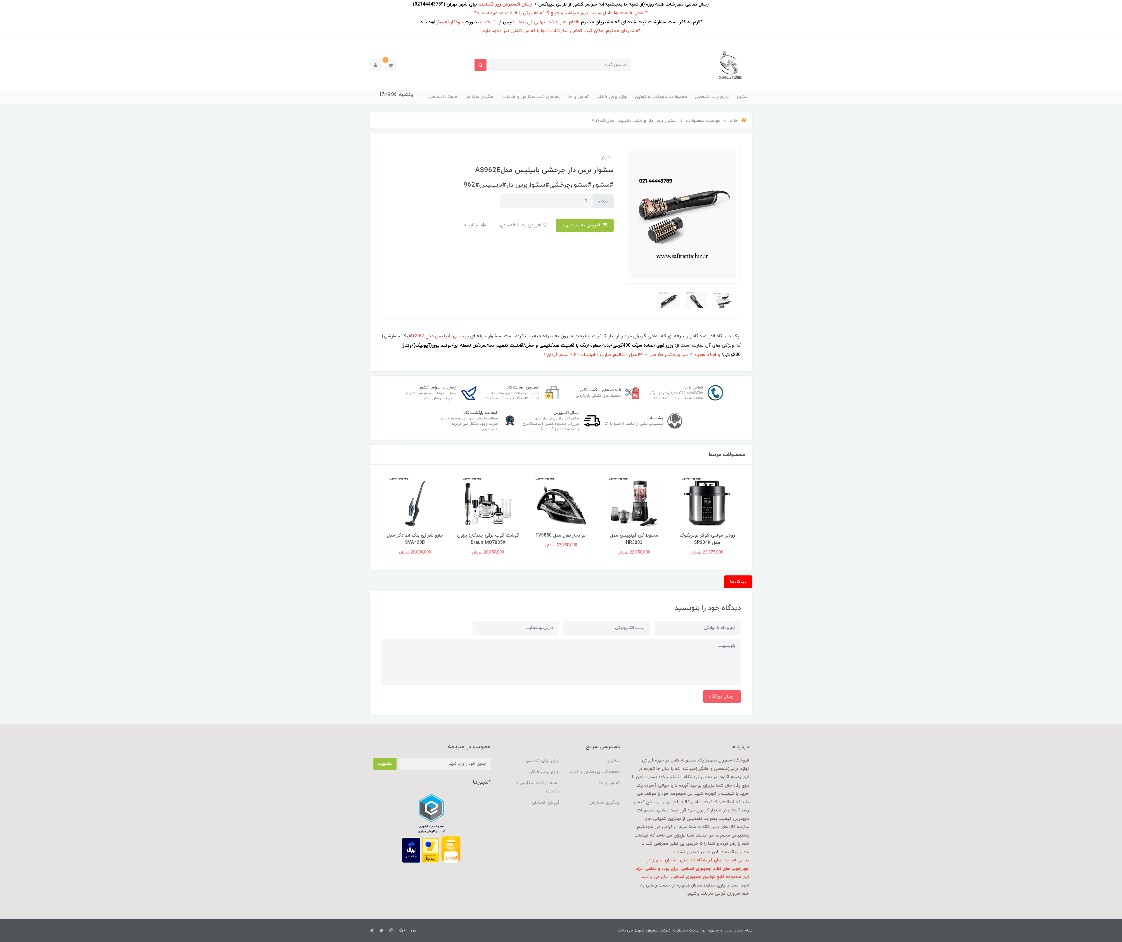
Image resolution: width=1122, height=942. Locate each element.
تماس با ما (578, 97)
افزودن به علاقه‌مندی (521, 225)
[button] (390, 65)
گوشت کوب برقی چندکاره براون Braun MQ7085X (561, 539)
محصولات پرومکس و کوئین (661, 97)
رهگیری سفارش (480, 97)
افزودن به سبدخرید (582, 225)
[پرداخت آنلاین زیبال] (411, 849)
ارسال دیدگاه (722, 696)
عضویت (385, 763)
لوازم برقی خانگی (611, 97)
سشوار (742, 97)
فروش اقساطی (443, 97)
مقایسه (471, 225)
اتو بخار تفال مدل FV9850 (634, 535)
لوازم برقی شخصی (712, 97)
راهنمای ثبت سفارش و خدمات (531, 97)
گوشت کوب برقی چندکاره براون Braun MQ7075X (415, 539)
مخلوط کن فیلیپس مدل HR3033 (707, 539)
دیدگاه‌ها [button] (738, 582)
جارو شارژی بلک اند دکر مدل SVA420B (488, 539)
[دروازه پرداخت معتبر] (430, 849)
